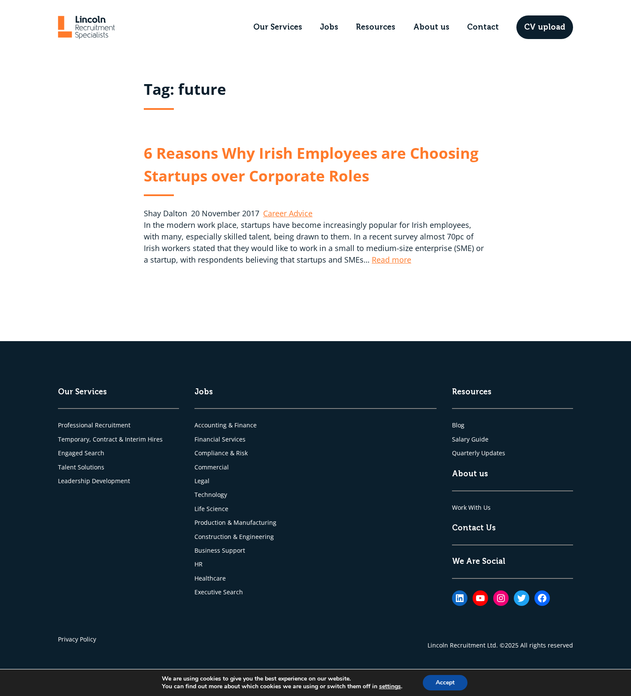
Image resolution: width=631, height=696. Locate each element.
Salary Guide (470, 439)
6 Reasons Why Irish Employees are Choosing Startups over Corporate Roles (311, 164)
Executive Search (218, 592)
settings (390, 686)
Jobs (329, 27)
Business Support (219, 550)
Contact (483, 27)
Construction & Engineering (234, 537)
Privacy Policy (77, 639)
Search (94, 453)
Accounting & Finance (225, 425)
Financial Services (220, 439)
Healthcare (210, 578)
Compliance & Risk (221, 453)
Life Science (211, 509)
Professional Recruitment (94, 425)
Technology (210, 494)
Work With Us (471, 507)
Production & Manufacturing (235, 522)
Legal (201, 481)
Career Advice (287, 213)
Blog (458, 425)
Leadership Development (94, 481)
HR (198, 564)
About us (431, 27)
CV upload (544, 27)
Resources (375, 27)
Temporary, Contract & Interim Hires (110, 439)
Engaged (71, 453)
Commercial (211, 467)
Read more (391, 259)
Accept (445, 682)
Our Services (277, 27)
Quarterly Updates (478, 453)
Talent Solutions (81, 467)
